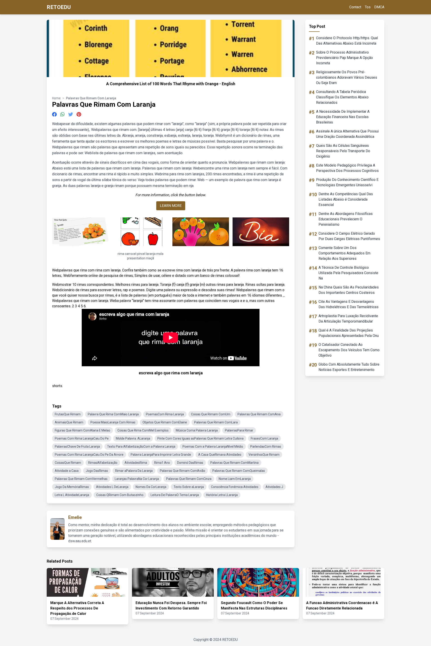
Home (56, 98)
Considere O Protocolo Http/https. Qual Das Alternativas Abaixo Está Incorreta (347, 41)
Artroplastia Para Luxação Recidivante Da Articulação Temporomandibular (348, 318)
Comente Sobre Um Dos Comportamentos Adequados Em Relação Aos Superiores (344, 253)
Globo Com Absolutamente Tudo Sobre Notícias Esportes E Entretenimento (349, 367)
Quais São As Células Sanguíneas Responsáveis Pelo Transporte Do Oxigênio (343, 150)
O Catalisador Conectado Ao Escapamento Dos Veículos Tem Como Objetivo (349, 350)
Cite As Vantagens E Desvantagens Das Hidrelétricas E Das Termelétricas (348, 304)
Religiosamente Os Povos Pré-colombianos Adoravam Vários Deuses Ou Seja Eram (346, 77)
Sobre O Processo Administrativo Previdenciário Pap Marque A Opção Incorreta (344, 57)
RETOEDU (59, 7)
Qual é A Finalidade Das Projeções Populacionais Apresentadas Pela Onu (349, 333)
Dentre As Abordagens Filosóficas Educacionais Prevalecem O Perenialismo (346, 219)
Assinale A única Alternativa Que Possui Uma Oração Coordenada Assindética (347, 134)
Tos (368, 7)
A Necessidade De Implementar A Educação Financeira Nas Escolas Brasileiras (342, 116)
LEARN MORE (171, 206)
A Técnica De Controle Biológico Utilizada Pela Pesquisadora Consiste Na (348, 272)
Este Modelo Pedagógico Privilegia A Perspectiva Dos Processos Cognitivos (347, 168)
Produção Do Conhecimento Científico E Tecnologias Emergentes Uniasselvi (347, 182)
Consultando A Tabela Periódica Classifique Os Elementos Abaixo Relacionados (342, 97)
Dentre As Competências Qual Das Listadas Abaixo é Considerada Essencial (346, 199)
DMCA (379, 7)
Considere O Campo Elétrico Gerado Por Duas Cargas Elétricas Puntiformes (349, 236)
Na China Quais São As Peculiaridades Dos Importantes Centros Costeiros (349, 290)
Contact (355, 7)
